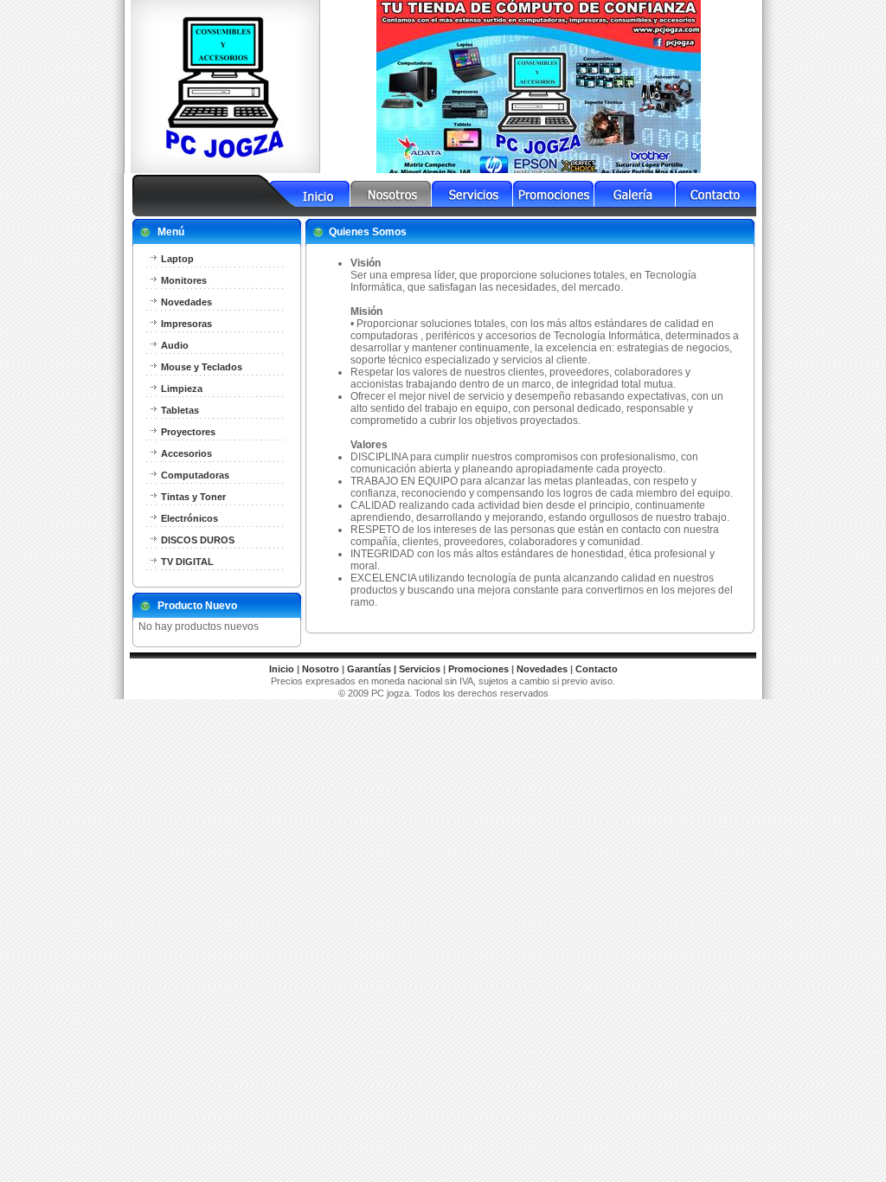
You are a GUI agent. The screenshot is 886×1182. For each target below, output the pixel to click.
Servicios (419, 669)
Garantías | (371, 669)
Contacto (596, 669)
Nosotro (320, 669)
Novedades (542, 669)
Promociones (478, 669)
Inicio (281, 669)
